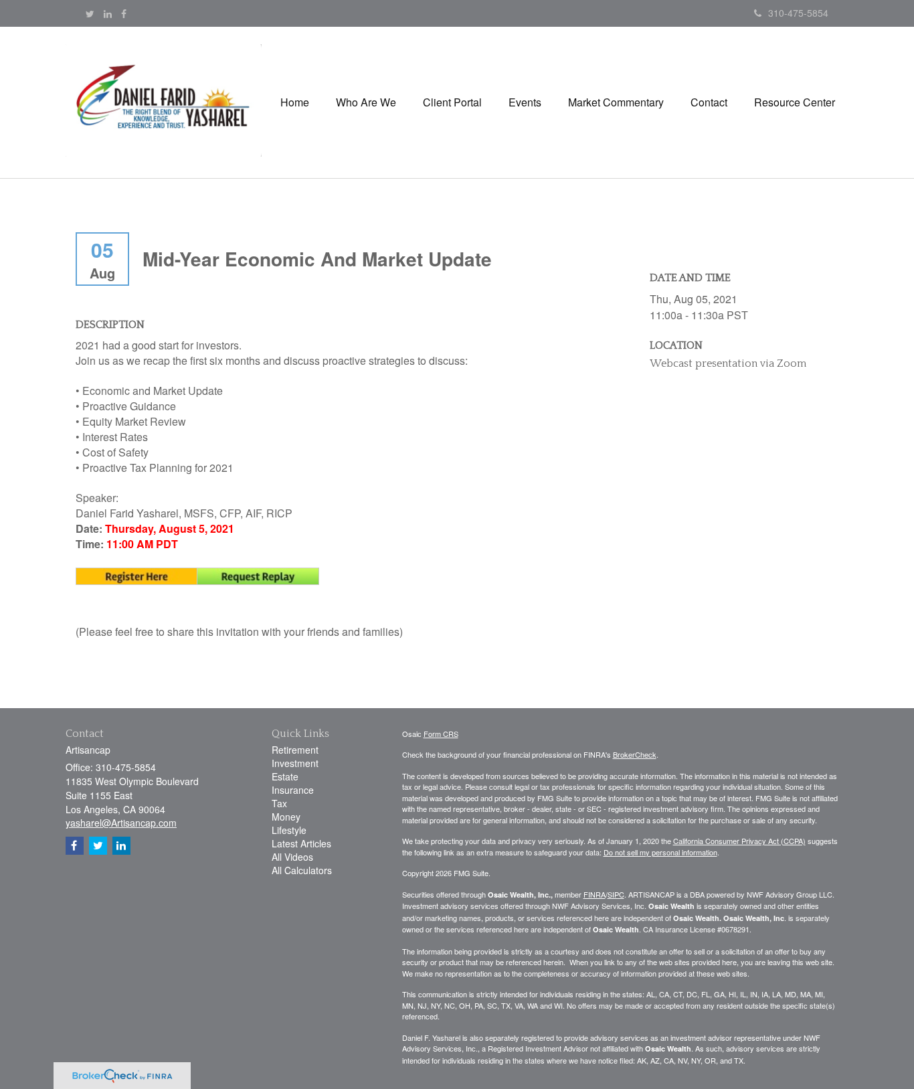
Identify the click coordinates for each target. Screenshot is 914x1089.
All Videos (292, 856)
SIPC (616, 894)
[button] (366, 102)
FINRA (594, 894)
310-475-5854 (798, 12)
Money (286, 816)
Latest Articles (301, 843)
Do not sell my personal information (660, 852)
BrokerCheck (634, 754)
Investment (295, 763)
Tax (279, 803)
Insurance (293, 790)
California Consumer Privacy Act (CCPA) (739, 840)
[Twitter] (90, 13)
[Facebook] (123, 13)
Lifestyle (289, 830)
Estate (285, 776)
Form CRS (441, 733)
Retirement (295, 749)
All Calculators (302, 870)
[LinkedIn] (108, 13)
